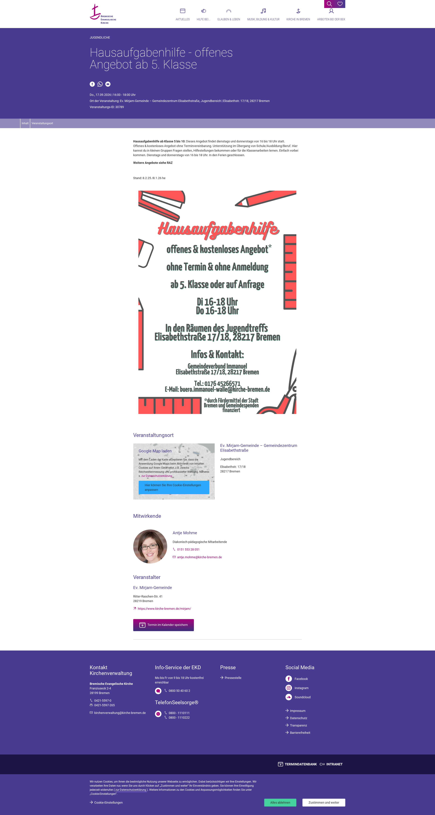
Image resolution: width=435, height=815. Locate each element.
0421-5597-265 (104, 705)
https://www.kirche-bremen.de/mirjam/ (164, 608)
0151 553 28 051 (188, 549)
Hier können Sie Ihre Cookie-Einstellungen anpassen (173, 487)
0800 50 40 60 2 (179, 690)
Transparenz (298, 725)
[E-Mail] (107, 84)
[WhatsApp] (100, 84)
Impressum (298, 711)
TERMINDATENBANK (301, 764)
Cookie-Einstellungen (108, 802)
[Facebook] (92, 84)
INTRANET (334, 764)
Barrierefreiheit (300, 732)
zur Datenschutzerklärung (156, 476)
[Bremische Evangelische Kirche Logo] (103, 14)
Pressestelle (233, 678)
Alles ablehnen (280, 802)
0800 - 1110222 (179, 717)
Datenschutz (298, 718)
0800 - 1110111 (179, 713)
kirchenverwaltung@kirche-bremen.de (120, 713)
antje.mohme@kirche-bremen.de (199, 557)
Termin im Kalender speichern (167, 625)
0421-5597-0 (102, 700)
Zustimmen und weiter (324, 802)
